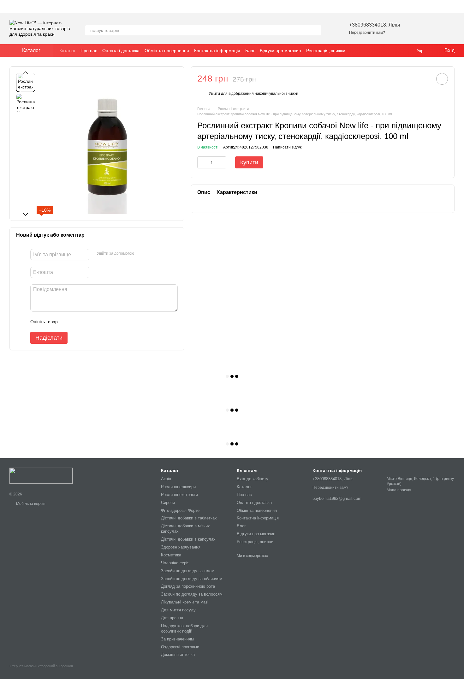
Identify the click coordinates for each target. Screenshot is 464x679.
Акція (166, 478)
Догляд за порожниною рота (188, 586)
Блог (250, 50)
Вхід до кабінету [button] (252, 478)
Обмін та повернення (167, 50)
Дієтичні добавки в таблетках (189, 518)
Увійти (214, 93)
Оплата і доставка (121, 50)
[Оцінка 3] (88, 321)
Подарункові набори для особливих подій (184, 628)
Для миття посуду (178, 610)
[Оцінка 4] (98, 321)
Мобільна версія (30, 503)
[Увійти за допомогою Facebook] (141, 254)
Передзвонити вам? (367, 32)
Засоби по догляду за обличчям (191, 578)
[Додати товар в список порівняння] (424, 78)
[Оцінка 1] (68, 321)
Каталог (67, 50)
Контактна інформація (217, 50)
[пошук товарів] (316, 30)
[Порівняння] (433, 28)
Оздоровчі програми (180, 647)
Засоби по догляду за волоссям (192, 594)
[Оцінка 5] (109, 321)
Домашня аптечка (178, 654)
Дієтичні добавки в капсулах (188, 539)
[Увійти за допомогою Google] (151, 254)
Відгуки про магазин (280, 50)
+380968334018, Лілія (374, 24)
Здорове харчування (180, 547)
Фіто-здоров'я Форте (180, 510)
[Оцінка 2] (78, 321)
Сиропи (168, 502)
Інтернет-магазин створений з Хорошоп (41, 666)
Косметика (171, 555)
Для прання (172, 617)
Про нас (88, 50)
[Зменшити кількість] (202, 162)
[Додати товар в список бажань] (442, 79)
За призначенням (177, 639)
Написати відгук (287, 147)
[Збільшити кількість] (221, 162)
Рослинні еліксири (178, 486)
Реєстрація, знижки (325, 50)
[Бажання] (417, 28)
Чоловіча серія (175, 563)
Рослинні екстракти (179, 494)
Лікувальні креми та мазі (184, 602)
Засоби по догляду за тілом (187, 570)
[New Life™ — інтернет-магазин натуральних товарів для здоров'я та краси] (41, 475)
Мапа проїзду (399, 490)
